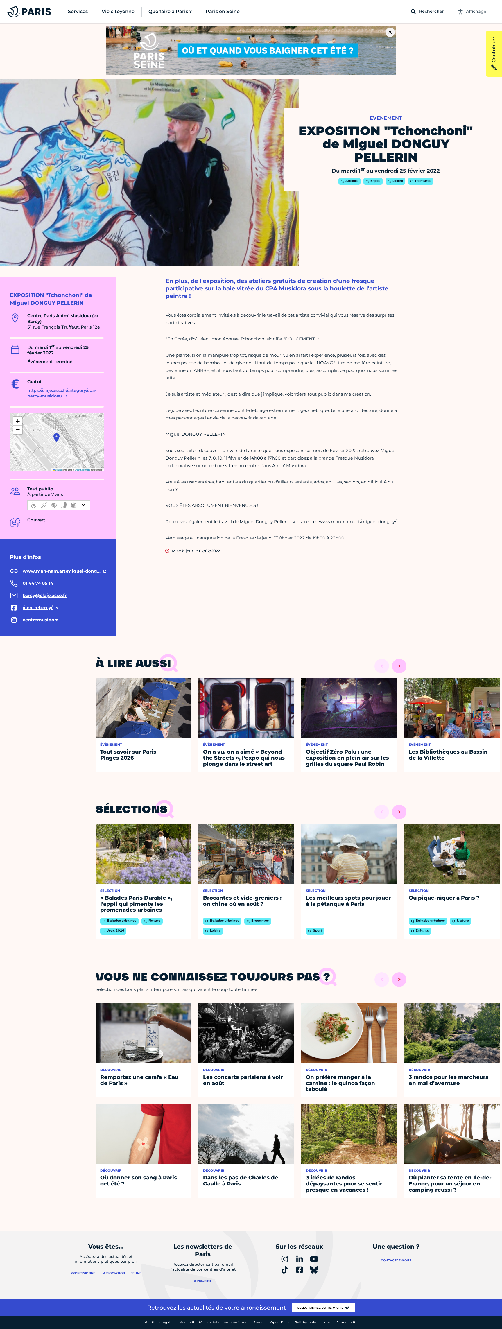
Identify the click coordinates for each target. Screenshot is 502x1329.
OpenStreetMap (82, 469)
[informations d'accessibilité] (58, 505)
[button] (56, 437)
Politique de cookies (313, 1322)
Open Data (279, 1322)
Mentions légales (159, 1322)
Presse (259, 1322)
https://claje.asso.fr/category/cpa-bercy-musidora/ (61, 393)
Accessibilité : (214, 1322)
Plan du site (347, 1322)
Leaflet (58, 469)
